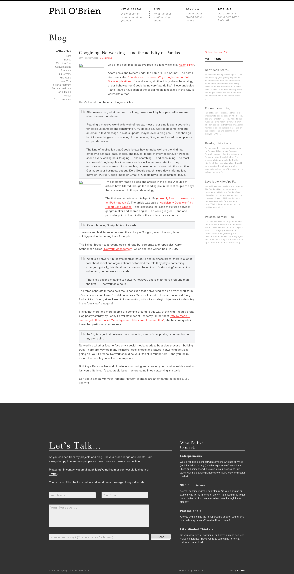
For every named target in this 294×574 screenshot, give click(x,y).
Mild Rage (65, 77)
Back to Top (199, 570)
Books (67, 59)
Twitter (53, 473)
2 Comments (106, 58)
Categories (63, 50)
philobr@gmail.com (103, 469)
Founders (66, 70)
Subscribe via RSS (216, 52)
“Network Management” (118, 248)
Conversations (63, 66)
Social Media (64, 92)
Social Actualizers (61, 88)
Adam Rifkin (186, 64)
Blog (190, 570)
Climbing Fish (63, 63)
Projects (182, 570)
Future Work (64, 74)
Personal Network (61, 84)
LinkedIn (140, 469)
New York (66, 81)
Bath (68, 56)
